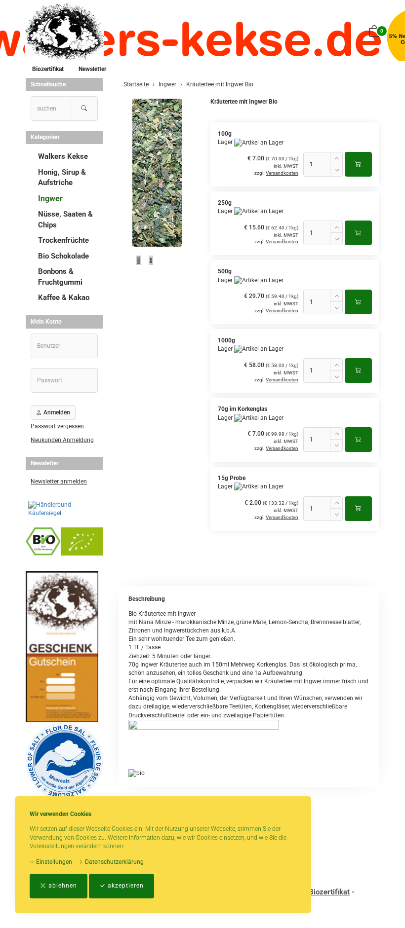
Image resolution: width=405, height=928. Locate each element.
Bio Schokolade (63, 256)
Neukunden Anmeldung (62, 440)
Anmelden (56, 412)
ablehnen (61, 885)
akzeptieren (125, 885)
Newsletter (92, 69)
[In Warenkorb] (358, 164)
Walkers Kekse (63, 156)
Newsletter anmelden (59, 481)
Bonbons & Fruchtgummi (60, 276)
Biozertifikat (48, 69)
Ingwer (50, 198)
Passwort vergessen (57, 426)
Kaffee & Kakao (63, 297)
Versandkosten (282, 173)
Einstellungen (53, 861)
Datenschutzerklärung (113, 861)
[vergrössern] (157, 172)
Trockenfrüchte (63, 240)
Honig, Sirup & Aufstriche (62, 177)
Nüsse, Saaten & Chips (65, 219)
